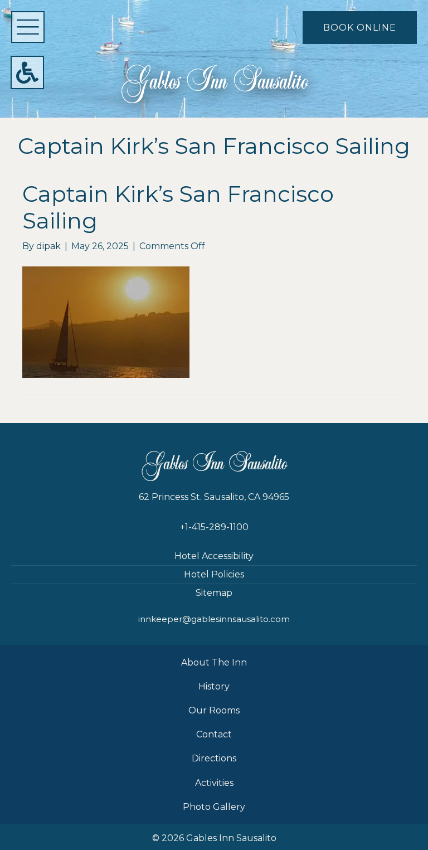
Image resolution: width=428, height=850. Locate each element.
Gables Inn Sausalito (214, 81)
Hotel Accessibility (214, 556)
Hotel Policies (214, 574)
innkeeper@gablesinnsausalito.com (214, 619)
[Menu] (28, 27)
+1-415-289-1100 (214, 527)
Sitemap (214, 592)
